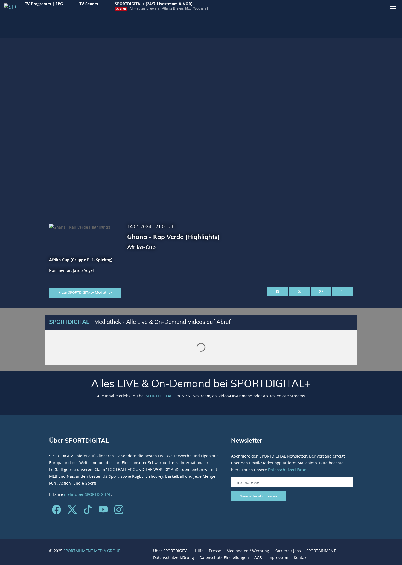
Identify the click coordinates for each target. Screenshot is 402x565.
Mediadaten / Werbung (247, 550)
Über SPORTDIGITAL (171, 550)
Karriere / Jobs (288, 550)
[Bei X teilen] (299, 291)
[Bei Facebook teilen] (277, 291)
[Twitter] (72, 511)
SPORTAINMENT (321, 550)
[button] (393, 6)
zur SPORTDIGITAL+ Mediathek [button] (86, 292)
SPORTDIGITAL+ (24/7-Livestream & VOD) (154, 3)
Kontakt (301, 557)
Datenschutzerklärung (288, 469)
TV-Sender (88, 3)
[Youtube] (103, 511)
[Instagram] (119, 511)
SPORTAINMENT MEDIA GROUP (91, 550)
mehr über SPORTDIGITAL (87, 494)
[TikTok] (87, 511)
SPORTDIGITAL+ (160, 395)
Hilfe (199, 550)
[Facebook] (56, 511)
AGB (258, 557)
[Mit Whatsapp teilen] (321, 291)
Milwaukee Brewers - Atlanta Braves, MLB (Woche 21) (169, 8)
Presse (215, 550)
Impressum (277, 557)
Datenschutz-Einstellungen (224, 557)
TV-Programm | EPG (44, 3)
